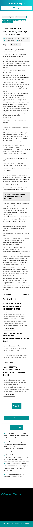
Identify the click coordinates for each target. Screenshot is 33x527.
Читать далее (9, 329)
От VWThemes (25, 523)
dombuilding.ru (16, 3)
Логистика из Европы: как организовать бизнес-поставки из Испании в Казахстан (16, 436)
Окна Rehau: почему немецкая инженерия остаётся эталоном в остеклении (16, 457)
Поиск (16, 406)
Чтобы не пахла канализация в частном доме (12, 306)
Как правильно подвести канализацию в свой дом (16, 337)
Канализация (20, 17)
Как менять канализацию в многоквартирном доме (14, 371)
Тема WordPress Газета (11, 523)
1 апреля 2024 (9, 38)
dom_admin (22, 38)
